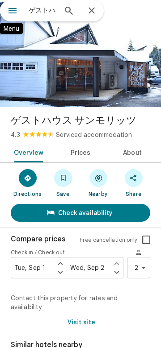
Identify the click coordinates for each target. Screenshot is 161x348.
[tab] (26, 151)
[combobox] (42, 10)
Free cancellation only (108, 239)
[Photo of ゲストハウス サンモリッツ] (80, 53)
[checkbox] (146, 240)
